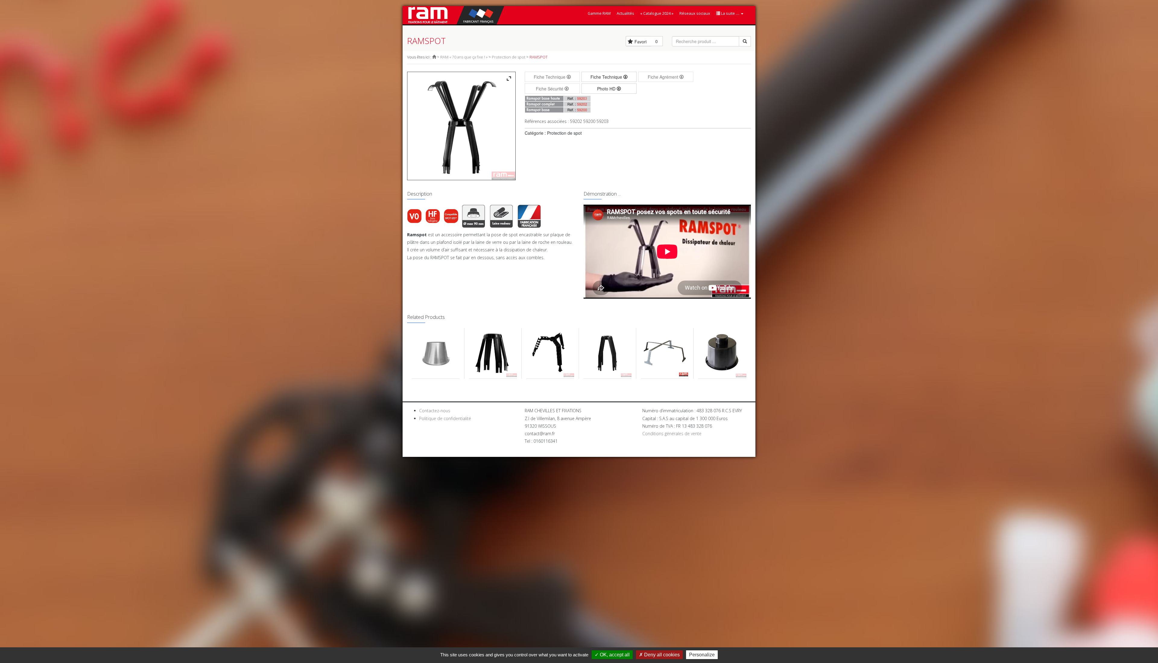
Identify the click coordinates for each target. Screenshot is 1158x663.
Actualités (625, 13)
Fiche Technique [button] (606, 77)
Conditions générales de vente (671, 433)
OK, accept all (614, 654)
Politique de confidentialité (445, 418)
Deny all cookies (661, 654)
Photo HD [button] (607, 89)
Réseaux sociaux (694, 13)
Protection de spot (508, 57)
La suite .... (730, 13)
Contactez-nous (434, 410)
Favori (640, 42)
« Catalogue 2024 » (656, 13)
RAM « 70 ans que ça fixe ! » (464, 57)
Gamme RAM (599, 13)
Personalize (702, 654)
